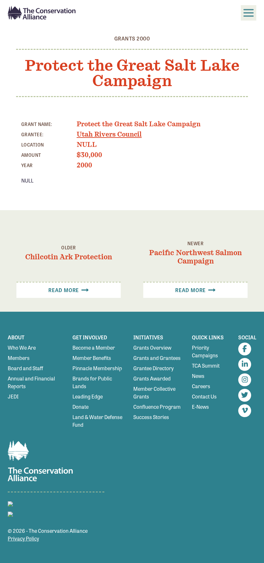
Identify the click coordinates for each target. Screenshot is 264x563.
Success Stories (151, 417)
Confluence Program (157, 406)
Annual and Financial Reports (31, 382)
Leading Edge (87, 396)
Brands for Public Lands (92, 382)
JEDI (13, 396)
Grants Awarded (152, 378)
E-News (200, 406)
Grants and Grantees (157, 358)
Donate (80, 406)
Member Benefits (91, 358)
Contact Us (204, 396)
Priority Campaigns (205, 351)
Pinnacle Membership (97, 368)
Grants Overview (152, 347)
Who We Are (22, 347)
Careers (201, 386)
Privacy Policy (23, 538)
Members (19, 358)
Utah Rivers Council (109, 134)
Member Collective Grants (154, 392)
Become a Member (93, 347)
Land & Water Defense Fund (97, 420)
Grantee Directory (153, 368)
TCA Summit (206, 365)
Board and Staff (25, 368)
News (198, 376)
